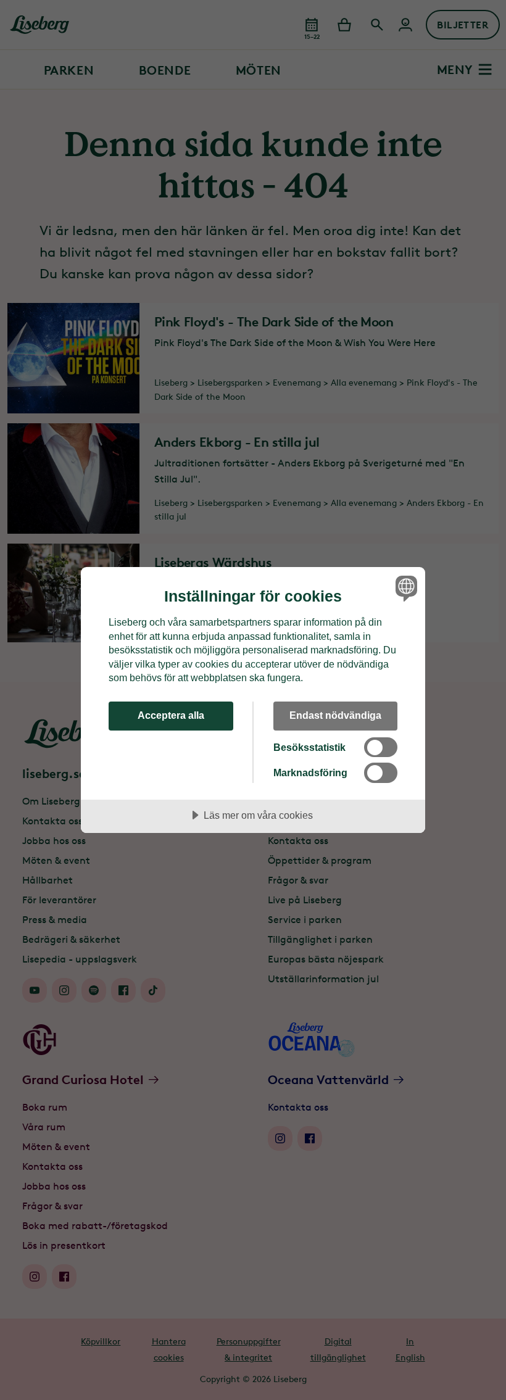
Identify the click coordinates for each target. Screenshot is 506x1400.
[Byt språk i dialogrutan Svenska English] (405, 588)
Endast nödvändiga (335, 715)
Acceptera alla (171, 715)
